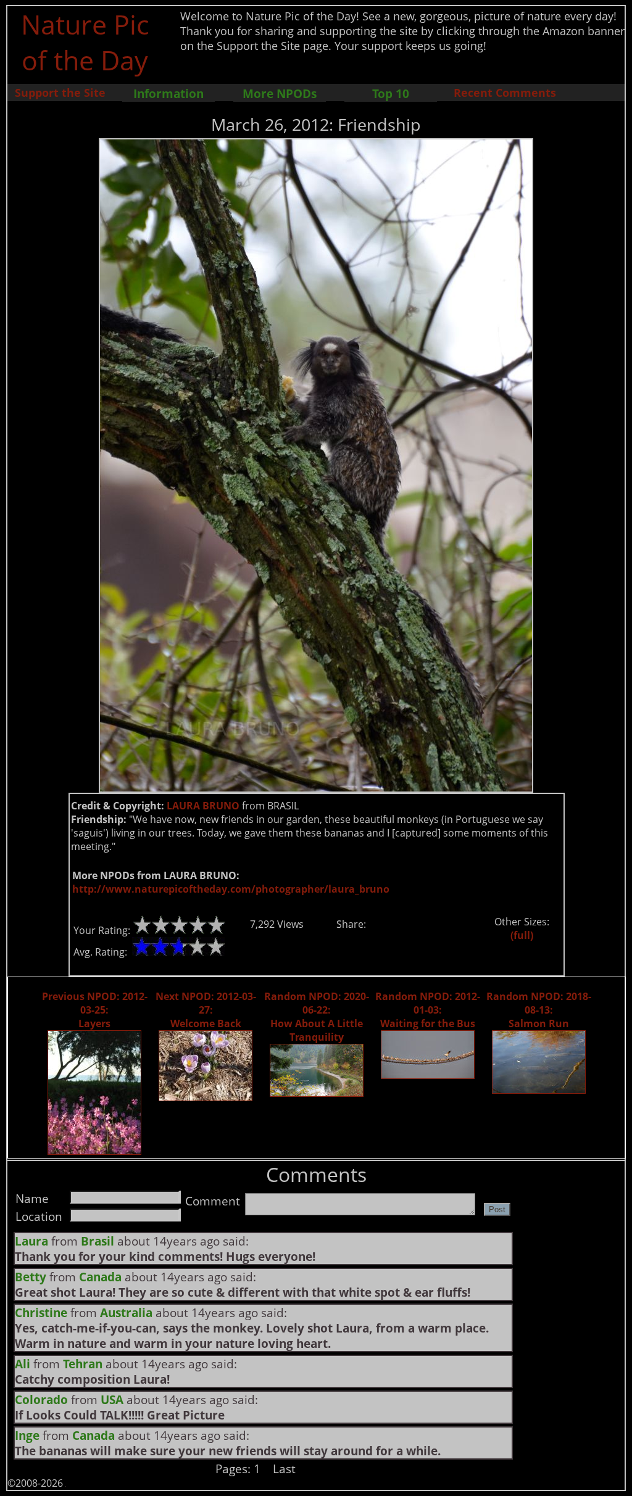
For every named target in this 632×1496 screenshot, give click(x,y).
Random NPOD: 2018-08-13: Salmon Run (538, 1010)
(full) (521, 935)
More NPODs (280, 93)
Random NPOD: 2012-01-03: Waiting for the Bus (427, 1010)
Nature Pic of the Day (85, 42)
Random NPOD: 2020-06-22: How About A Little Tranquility (316, 1017)
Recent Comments (505, 92)
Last (284, 1468)
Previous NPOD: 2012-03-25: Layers (95, 1010)
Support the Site (60, 92)
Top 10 (390, 93)
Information (168, 93)
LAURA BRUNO (203, 805)
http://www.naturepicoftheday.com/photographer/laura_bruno (230, 889)
